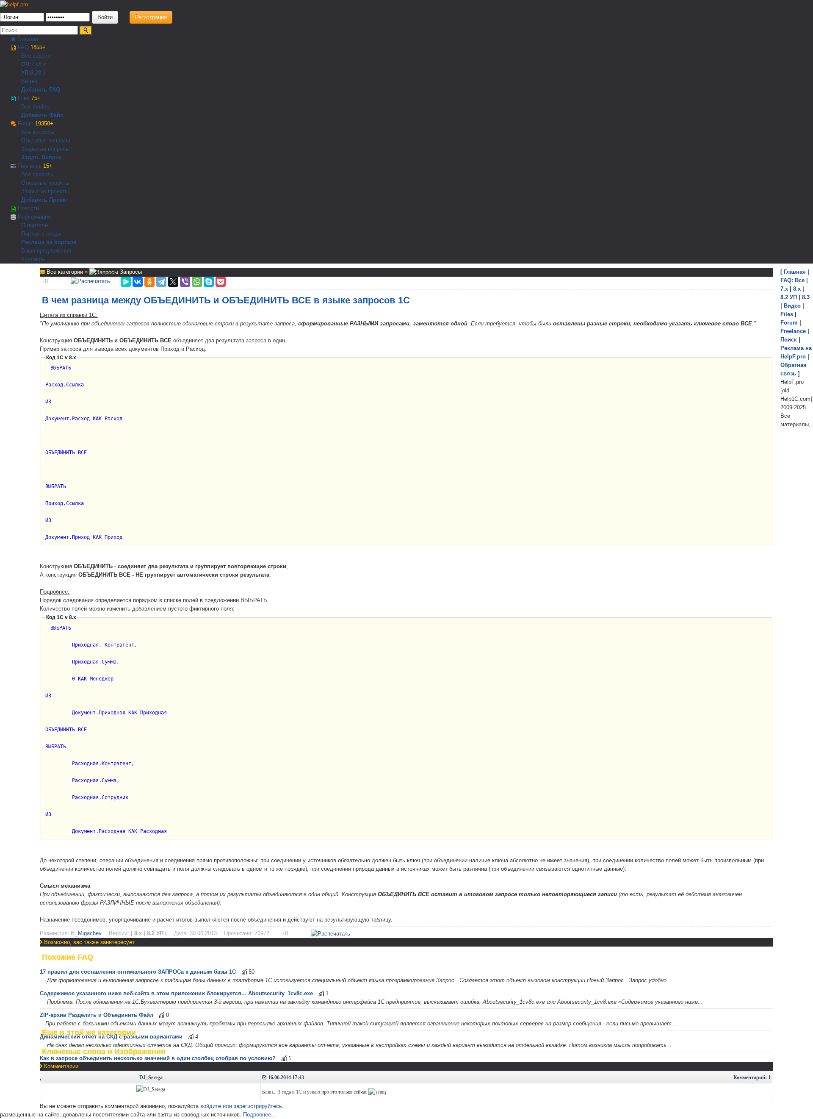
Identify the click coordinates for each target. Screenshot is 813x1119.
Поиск (788, 339)
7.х (35, 64)
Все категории (66, 272)
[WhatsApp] (197, 282)
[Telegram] (161, 282)
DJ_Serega (151, 1077)
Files (28, 98)
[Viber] (185, 282)
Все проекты (37, 174)
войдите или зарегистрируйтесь (241, 1106)
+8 (44, 281)
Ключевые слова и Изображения (104, 1051)
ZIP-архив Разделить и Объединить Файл (96, 1015)
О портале (34, 225)
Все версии (35, 56)
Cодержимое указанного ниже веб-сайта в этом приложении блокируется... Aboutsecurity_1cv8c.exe (176, 993)
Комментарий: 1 (752, 1077)
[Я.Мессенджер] (126, 282)
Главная (27, 39)
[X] (173, 282)
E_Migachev (86, 933)
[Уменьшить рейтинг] (49, 281)
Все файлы (35, 106)
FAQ (31, 47)
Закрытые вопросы (45, 149)
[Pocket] (221, 282)
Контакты (33, 259)
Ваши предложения (46, 250)
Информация (33, 217)
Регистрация (151, 17)
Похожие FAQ (67, 957)
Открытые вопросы (45, 140)
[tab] (406, 957)
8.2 (34, 72)
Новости (27, 208)
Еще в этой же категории (89, 1032)
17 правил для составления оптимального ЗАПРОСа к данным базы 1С (138, 972)
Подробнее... (259, 1114)
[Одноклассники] (149, 282)
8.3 (41, 72)
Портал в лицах (41, 233)
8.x (42, 64)
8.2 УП (788, 297)
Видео (29, 81)
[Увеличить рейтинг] (40, 281)
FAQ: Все (792, 280)
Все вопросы (37, 132)
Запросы (130, 272)
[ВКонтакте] (138, 282)
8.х (797, 289)
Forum (34, 123)
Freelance (34, 166)
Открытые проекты (45, 183)
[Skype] (209, 282)
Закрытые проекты (45, 191)
